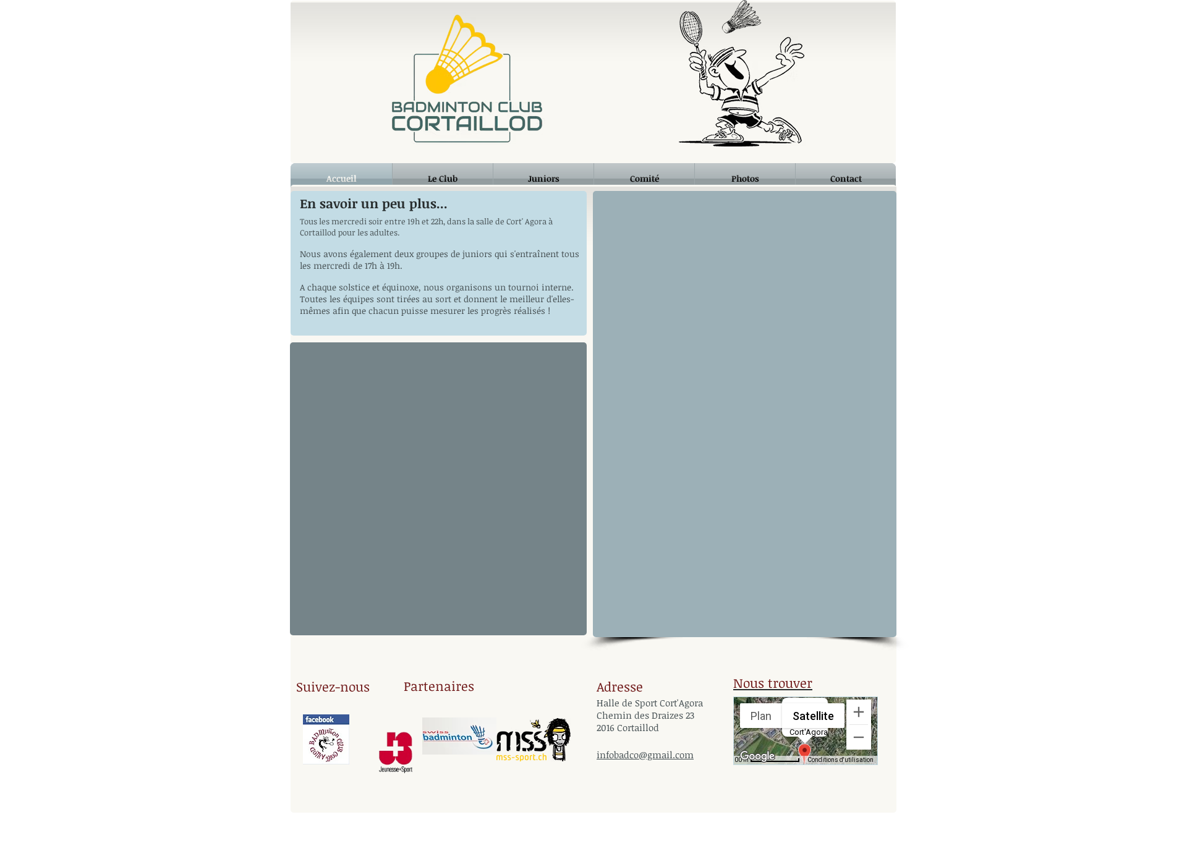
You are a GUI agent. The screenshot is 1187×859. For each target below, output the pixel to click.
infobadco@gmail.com (645, 754)
